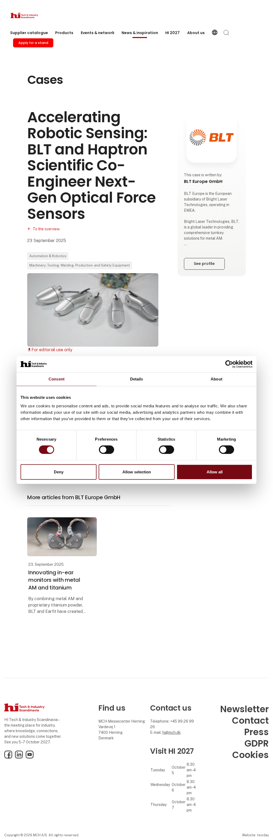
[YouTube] (30, 757)
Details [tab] (136, 378)
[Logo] (32, 15)
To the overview (46, 229)
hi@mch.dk (171, 732)
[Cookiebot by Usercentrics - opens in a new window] (229, 364)
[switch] (106, 449)
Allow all (215, 472)
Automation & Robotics (47, 256)
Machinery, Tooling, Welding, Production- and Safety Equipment (79, 265)
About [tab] (216, 378)
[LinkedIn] (19, 757)
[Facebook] (8, 757)
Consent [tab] (57, 378)
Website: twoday (255, 835)
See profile (204, 263)
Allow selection (136, 472)
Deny (58, 472)
